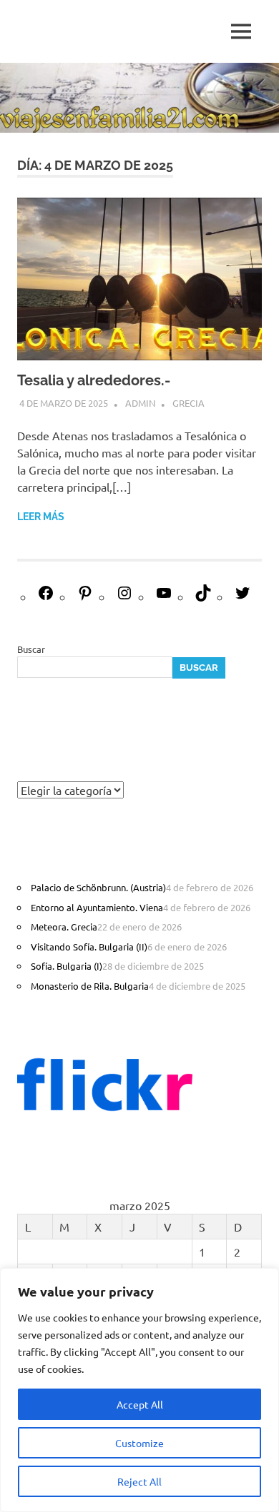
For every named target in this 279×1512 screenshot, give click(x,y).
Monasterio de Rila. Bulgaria (90, 986)
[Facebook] (45, 596)
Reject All (139, 1481)
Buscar (31, 649)
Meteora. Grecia (64, 926)
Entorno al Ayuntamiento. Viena (97, 907)
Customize (139, 1442)
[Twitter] (242, 596)
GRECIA (188, 403)
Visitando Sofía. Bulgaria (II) (89, 946)
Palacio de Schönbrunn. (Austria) (98, 887)
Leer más (40, 516)
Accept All (140, 1404)
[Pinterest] (85, 596)
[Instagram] (124, 596)
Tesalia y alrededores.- (93, 380)
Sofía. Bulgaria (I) (66, 966)
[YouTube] (163, 596)
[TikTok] (203, 596)
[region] (139, 1390)
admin (140, 403)
